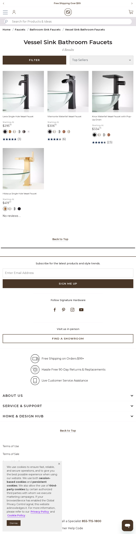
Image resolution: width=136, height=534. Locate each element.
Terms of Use (11, 446)
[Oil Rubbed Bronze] (64, 131)
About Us (13, 396)
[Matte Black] (5, 131)
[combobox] (68, 21)
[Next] (130, 3)
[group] (67, 3)
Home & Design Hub (23, 416)
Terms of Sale (11, 454)
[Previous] (3, 3)
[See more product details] (28, 131)
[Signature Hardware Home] (68, 12)
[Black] (94, 134)
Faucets (20, 29)
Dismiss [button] (14, 523)
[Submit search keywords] (6, 22)
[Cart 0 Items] (130, 12)
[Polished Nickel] (68, 131)
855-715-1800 (91, 521)
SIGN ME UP (68, 283)
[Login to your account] (14, 12)
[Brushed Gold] (10, 131)
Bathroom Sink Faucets (45, 29)
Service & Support (22, 406)
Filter (34, 60)
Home (6, 29)
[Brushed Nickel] (14, 131)
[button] (59, 464)
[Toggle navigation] (7, 12)
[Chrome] (19, 131)
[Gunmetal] (24, 131)
